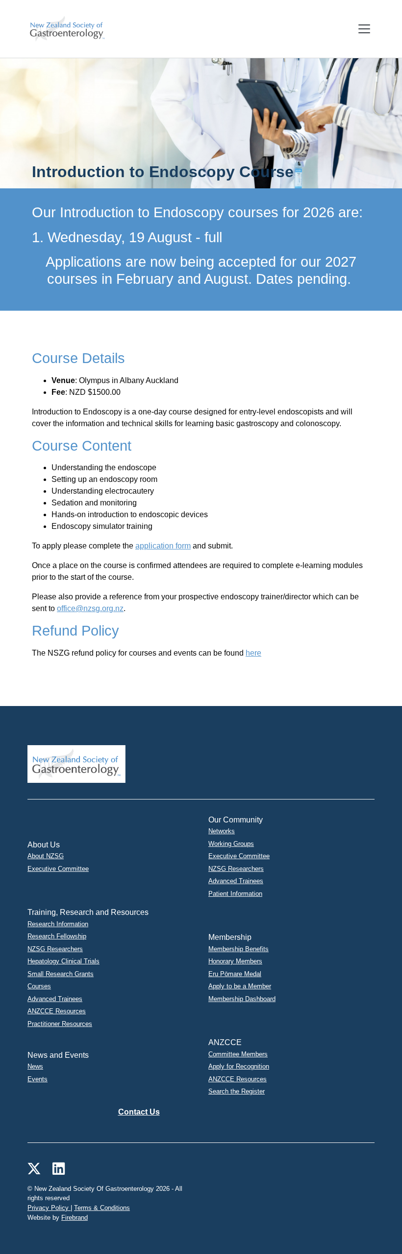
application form (163, 546)
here (253, 653)
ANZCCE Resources (56, 1011)
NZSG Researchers (236, 868)
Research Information (57, 924)
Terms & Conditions (102, 1207)
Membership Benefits (238, 949)
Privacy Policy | (49, 1207)
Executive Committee (58, 868)
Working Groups (231, 843)
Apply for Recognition (238, 1066)
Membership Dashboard (242, 999)
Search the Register (236, 1091)
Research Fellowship (56, 936)
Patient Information (235, 893)
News (35, 1066)
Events (37, 1079)
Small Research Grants (60, 974)
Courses (39, 986)
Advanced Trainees (235, 881)
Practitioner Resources (59, 1023)
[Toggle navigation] (364, 29)
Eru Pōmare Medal (234, 974)
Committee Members (238, 1054)
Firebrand (74, 1217)
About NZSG (45, 856)
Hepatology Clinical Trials (63, 961)
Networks (221, 831)
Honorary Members (235, 961)
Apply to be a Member (239, 986)
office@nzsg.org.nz (90, 608)
